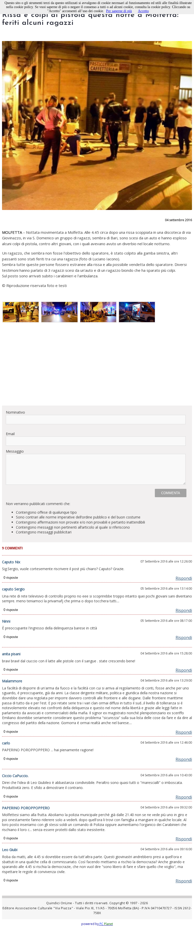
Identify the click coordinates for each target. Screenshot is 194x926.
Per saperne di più (119, 11)
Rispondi (184, 578)
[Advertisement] (97, 366)
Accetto (143, 11)
